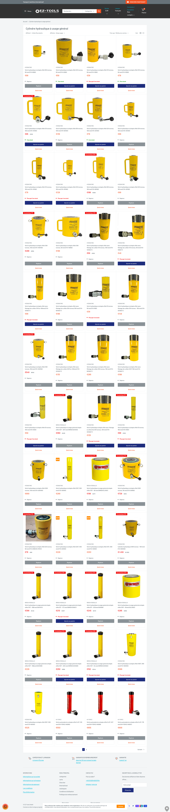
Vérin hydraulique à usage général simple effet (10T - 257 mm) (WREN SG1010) (68, 429)
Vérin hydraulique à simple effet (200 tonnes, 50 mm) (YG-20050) (129, 489)
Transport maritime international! (33, 2)
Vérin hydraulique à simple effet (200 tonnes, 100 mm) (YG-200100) (36, 489)
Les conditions (27, 788)
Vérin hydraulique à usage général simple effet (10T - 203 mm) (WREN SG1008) (68, 665)
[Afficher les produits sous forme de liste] (143, 33)
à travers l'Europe (38, 760)
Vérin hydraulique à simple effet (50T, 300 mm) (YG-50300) (38, 723)
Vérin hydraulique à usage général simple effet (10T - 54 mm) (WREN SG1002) (99, 665)
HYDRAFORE (28, 67)
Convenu (120, 806)
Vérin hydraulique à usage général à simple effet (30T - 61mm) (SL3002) (131, 606)
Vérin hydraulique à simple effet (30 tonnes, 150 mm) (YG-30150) (69, 188)
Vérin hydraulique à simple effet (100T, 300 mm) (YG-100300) (131, 665)
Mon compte (130, 13)
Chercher (62, 782)
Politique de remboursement (68, 794)
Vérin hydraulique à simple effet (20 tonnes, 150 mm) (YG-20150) (131, 188)
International (63, 785)
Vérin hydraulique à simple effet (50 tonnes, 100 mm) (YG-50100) (69, 130)
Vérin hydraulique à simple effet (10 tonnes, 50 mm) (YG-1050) (100, 71)
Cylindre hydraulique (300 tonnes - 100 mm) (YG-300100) (131, 548)
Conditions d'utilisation (66, 791)
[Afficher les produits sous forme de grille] (140, 33)
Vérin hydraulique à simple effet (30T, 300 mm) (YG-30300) (69, 489)
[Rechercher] (99, 11)
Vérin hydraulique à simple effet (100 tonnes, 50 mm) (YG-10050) (67, 247)
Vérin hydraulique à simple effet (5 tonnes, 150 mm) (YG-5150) (131, 429)
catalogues (62, 788)
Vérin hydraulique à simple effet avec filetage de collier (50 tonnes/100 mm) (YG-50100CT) (69, 308)
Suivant (140, 749)
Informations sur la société (31, 776)
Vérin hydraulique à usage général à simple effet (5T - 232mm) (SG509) (100, 606)
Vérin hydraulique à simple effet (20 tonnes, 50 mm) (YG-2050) (69, 71)
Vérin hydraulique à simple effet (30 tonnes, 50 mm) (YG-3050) (131, 71)
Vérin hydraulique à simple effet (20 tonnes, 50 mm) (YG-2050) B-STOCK (38, 548)
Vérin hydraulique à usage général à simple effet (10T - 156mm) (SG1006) (38, 665)
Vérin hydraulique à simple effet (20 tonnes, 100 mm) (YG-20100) (100, 130)
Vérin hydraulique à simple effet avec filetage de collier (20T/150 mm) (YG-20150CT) (129, 369)
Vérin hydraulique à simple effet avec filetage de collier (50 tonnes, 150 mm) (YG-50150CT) (100, 369)
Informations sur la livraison (32, 780)
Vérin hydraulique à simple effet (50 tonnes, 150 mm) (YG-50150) (100, 188)
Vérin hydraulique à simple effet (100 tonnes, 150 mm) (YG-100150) (36, 368)
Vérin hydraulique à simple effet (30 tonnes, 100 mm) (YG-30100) (131, 130)
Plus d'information (28, 792)
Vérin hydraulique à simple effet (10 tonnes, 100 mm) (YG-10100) (38, 130)
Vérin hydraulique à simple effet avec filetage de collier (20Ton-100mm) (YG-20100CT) (68, 369)
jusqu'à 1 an (123, 760)
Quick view (38, 90)
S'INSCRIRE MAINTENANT (137, 2)
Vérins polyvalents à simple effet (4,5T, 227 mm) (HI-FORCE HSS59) (100, 723)
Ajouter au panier (69, 86)
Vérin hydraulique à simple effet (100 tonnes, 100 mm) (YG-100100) (36, 247)
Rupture (38, 86)
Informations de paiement (31, 784)
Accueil (25, 21)
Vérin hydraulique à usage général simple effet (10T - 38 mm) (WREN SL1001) (99, 489)
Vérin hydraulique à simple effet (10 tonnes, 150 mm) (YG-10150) (38, 188)
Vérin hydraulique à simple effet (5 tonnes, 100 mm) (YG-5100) (38, 429)
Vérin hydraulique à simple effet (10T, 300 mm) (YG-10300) (99, 548)
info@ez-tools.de (91, 784)
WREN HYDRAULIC (61, 425)
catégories (62, 776)
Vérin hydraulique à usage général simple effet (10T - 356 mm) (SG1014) (37, 606)
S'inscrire (128, 790)
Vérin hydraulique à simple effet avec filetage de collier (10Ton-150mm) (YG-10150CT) (36, 308)
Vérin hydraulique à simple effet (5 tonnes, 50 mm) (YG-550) (100, 307)
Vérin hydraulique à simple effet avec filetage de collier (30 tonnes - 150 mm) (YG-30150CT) (131, 308)
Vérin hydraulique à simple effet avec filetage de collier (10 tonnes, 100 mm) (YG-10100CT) (100, 248)
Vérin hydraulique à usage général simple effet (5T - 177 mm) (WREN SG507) (68, 606)
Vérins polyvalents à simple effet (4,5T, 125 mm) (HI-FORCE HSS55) (69, 723)
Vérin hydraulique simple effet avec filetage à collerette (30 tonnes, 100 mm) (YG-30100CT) (100, 430)
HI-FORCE (58, 719)
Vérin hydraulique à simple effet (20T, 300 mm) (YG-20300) (69, 548)
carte (61, 779)
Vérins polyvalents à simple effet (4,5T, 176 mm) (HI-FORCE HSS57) (131, 723)
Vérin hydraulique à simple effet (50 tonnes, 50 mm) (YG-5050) (38, 71)
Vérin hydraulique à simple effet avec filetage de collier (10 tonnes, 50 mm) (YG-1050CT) (131, 248)
